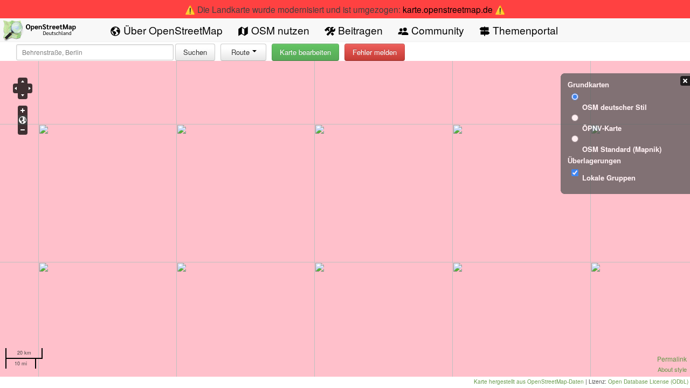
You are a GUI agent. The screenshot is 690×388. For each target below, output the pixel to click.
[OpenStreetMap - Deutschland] (40, 32)
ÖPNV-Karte (602, 128)
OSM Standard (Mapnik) (621, 149)
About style (672, 369)
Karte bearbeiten (305, 52)
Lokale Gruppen (609, 177)
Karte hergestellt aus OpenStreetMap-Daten (529, 381)
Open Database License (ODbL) (648, 381)
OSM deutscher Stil (614, 107)
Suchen (195, 52)
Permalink (672, 358)
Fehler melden (375, 52)
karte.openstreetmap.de (448, 9)
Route (240, 52)
